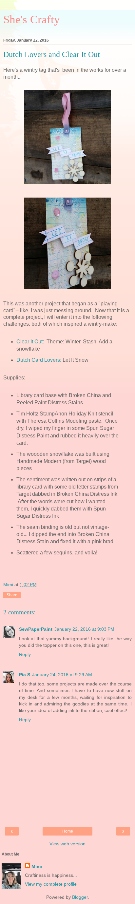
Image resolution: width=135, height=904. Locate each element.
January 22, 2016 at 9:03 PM (84, 629)
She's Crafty (31, 19)
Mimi (36, 866)
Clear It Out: (30, 341)
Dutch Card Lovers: (38, 360)
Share (12, 595)
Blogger (80, 897)
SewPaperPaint (35, 629)
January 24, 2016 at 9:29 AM (62, 674)
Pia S (24, 674)
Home (67, 831)
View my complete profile (51, 884)
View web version (67, 843)
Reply (25, 654)
